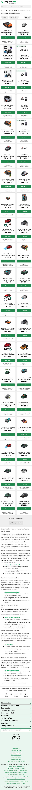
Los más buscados (16, 753)
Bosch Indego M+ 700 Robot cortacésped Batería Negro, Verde (7, 502)
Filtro (28, 17)
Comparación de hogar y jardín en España (16, 777)
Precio (4, 17)
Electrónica (5, 715)
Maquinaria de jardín (11, 10)
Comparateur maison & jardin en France (16, 781)
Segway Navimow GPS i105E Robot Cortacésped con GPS (8, 106)
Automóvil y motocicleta (10, 705)
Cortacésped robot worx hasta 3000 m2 (24, 254)
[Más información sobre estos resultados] (21, 13)
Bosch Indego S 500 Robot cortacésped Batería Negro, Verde (8, 477)
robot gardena (9, 644)
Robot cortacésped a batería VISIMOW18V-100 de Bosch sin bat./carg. (24, 403)
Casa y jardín (5, 708)
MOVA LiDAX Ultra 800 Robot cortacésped (24, 229)
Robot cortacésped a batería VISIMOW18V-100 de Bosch (8, 378)
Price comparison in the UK (16, 774)
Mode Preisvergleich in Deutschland (16, 772)
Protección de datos (16, 750)
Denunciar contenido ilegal (16, 518)
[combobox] (17, 6)
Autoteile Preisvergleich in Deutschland (16, 770)
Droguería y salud (7, 713)
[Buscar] (2, 6)
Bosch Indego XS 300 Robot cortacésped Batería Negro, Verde (24, 453)
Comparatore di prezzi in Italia (16, 783)
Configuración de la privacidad (16, 761)
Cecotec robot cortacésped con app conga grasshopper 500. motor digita (24, 477)
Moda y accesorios (7, 726)
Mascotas (4, 723)
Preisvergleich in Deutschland (16, 768)
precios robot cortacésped (12, 564)
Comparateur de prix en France (16, 779)
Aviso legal (16, 748)
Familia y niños (6, 718)
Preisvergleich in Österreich (16, 766)
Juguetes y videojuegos (9, 720)
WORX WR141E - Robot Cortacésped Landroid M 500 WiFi (24, 428)
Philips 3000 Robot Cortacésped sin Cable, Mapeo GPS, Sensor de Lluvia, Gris (8, 403)
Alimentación (6, 703)
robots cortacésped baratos (12, 617)
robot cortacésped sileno (12, 670)
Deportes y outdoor (8, 710)
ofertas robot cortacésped (12, 592)
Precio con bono (22, 46)
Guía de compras (16, 759)
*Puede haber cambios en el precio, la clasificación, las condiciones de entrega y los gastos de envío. (16, 786)
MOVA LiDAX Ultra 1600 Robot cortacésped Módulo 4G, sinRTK (24, 329)
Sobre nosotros (16, 757)
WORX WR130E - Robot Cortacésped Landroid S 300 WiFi (8, 329)
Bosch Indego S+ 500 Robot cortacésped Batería (24, 279)
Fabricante (13, 17)
